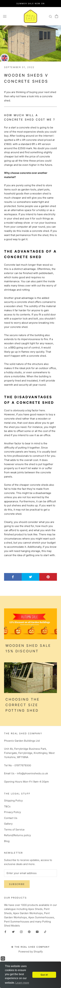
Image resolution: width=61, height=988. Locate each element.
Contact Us (10, 818)
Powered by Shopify (30, 951)
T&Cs (7, 806)
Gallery (8, 823)
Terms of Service (14, 829)
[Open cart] (56, 16)
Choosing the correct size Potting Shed (22, 704)
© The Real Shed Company (30, 947)
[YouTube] (37, 932)
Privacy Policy (12, 812)
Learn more (22, 982)
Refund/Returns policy (17, 835)
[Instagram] (21, 932)
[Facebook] (5, 932)
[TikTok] (45, 932)
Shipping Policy (13, 800)
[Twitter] (13, 932)
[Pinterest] (29, 932)
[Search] (50, 16)
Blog (6, 841)
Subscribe (17, 884)
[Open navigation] (4, 16)
